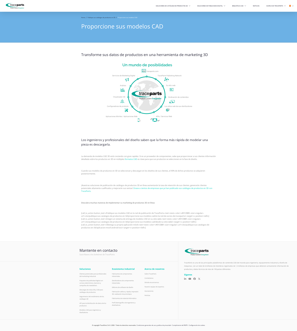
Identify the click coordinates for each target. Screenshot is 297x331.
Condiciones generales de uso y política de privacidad (154, 325)
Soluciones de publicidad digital (210, 6)
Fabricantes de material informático (124, 298)
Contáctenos (149, 278)
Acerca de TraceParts (274, 6)
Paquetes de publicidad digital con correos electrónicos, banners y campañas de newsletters (91, 282)
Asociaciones (149, 291)
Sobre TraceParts (150, 274)
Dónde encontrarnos (152, 282)
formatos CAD (131, 159)
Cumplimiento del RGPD (180, 325)
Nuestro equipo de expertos (154, 287)
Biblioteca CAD (237, 6)
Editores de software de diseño (122, 287)
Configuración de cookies (197, 325)
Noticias (256, 6)
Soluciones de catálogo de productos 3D (172, 6)
